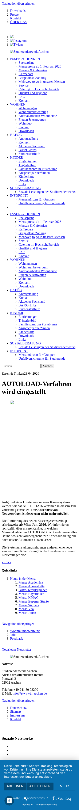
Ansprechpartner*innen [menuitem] (34, 173)
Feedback (16, 638)
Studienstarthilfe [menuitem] (29, 154)
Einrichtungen (28, 316)
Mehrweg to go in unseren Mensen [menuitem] (42, 81)
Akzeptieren (40, 786)
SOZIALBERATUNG (25, 188)
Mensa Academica (31, 582)
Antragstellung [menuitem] (28, 138)
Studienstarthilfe (29, 309)
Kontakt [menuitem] (24, 100)
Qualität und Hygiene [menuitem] (33, 93)
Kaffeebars (26, 229)
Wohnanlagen (28, 263)
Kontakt (15, 18)
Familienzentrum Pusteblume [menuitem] (38, 169)
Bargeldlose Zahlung (32, 233)
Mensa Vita (26, 609)
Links (22, 339)
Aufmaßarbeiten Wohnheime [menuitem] (38, 116)
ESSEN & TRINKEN (25, 59)
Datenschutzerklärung (46, 804)
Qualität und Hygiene (33, 248)
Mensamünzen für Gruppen (37, 354)
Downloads (17, 10)
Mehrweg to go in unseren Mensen (42, 237)
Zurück (6, 562)
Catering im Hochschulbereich (39, 244)
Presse (14, 14)
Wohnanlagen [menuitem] (28, 108)
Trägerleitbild (27, 320)
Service (23, 240)
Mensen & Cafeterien (33, 225)
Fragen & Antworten (32, 275)
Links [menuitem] (22, 184)
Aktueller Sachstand (32, 301)
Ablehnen (15, 786)
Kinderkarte (26, 332)
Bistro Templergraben (33, 590)
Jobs (13, 635)
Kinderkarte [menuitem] (26, 176)
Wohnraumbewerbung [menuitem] (33, 112)
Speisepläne (26, 218)
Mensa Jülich (27, 613)
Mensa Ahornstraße (31, 586)
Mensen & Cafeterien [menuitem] (33, 70)
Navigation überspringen (18, 3)
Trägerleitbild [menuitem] (27, 165)
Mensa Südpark (29, 605)
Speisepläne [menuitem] (26, 62)
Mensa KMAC (29, 597)
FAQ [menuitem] (22, 97)
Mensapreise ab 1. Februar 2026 (40, 221)
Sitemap (15, 711)
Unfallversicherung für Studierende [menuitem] (42, 203)
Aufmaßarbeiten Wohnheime (38, 271)
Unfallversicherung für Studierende (42, 358)
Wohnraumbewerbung (33, 267)
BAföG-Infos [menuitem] (27, 150)
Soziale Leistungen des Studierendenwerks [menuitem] (47, 192)
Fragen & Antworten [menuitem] (32, 119)
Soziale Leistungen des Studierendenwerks (47, 347)
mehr (64, 786)
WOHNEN (17, 104)
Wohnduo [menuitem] (25, 123)
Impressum (17, 715)
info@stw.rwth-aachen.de (30, 693)
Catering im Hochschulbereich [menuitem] (39, 89)
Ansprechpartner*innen (34, 328)
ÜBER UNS (18, 22)
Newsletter (9, 649)
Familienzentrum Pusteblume (38, 324)
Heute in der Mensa (23, 578)
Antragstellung (28, 294)
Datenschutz (18, 708)
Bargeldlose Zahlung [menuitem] (32, 78)
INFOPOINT (19, 195)
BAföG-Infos (27, 305)
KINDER (16, 157)
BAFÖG (16, 135)
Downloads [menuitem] (26, 131)
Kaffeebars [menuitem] (26, 74)
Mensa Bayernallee (31, 594)
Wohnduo (25, 278)
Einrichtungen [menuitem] (28, 161)
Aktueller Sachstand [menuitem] (32, 146)
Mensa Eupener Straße (34, 601)
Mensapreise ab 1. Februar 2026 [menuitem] (40, 66)
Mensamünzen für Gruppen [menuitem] (37, 199)
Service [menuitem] (23, 85)
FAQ (22, 252)
